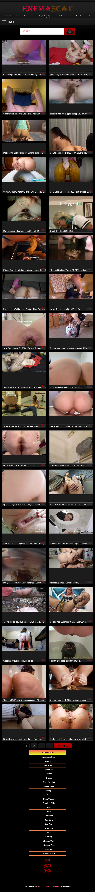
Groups (49, 778)
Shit (49, 832)
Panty (48, 790)
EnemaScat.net (65, 886)
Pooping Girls (49, 803)
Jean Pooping (49, 782)
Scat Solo (49, 816)
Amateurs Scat (48, 757)
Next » (63, 746)
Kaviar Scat (49, 786)
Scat (49, 811)
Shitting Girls (49, 841)
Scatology (49, 828)
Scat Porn (49, 824)
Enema (49, 774)
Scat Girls (49, 820)
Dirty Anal (49, 770)
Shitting (48, 837)
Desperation (49, 765)
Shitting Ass (49, 845)
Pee (48, 807)
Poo (49, 795)
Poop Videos (48, 799)
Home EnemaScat (30, 886)
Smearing (49, 849)
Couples (48, 761)
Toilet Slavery (49, 853)
